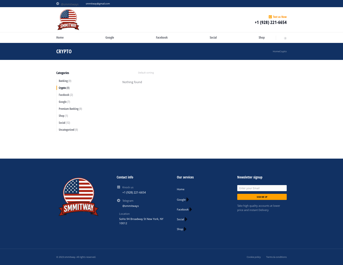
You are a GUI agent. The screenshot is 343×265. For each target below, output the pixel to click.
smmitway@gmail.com (98, 3)
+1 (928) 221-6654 (271, 22)
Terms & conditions (276, 257)
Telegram (127, 200)
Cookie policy (254, 257)
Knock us (127, 187)
